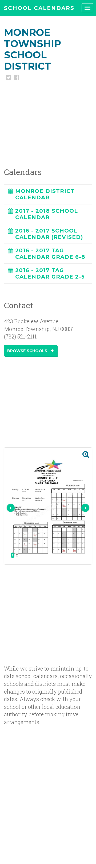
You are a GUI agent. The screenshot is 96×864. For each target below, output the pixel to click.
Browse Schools (27, 350)
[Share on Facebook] (16, 78)
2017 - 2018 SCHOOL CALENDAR (46, 214)
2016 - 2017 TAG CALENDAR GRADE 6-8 (50, 253)
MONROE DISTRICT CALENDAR (45, 194)
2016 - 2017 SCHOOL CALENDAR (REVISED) (49, 233)
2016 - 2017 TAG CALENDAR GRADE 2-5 (50, 273)
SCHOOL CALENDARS (39, 8)
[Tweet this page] (8, 78)
